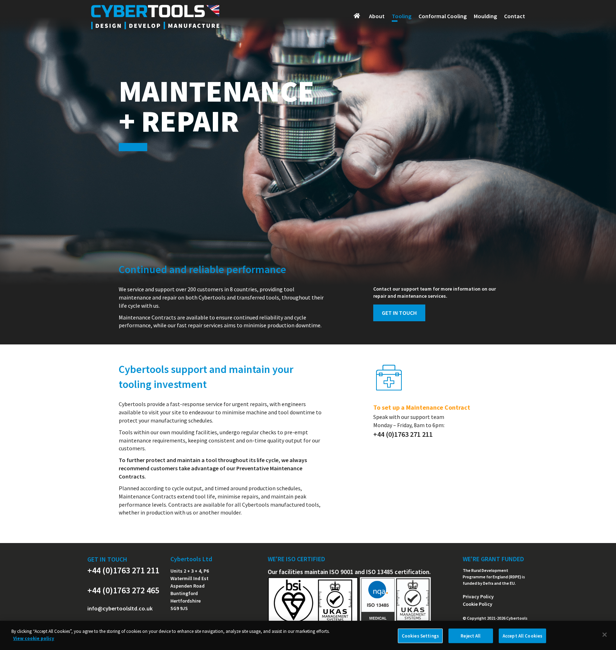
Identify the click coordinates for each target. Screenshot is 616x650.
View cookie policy (33, 638)
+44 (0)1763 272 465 (123, 590)
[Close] (604, 635)
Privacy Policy (478, 596)
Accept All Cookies (522, 636)
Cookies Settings (420, 636)
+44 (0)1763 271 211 (123, 570)
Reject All (471, 636)
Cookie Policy (477, 604)
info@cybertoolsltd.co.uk (120, 608)
